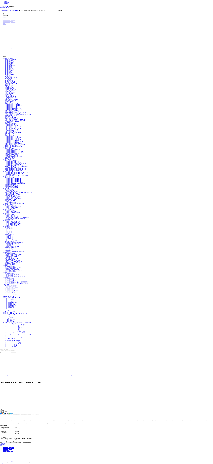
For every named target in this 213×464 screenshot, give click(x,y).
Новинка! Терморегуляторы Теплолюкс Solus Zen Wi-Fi (10, 358)
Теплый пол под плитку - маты (8, 447)
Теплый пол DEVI (6, 27)
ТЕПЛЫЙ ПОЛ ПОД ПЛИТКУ (9, 20)
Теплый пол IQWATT (7, 28)
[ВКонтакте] (1, 413)
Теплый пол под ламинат (7, 449)
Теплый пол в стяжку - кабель (8, 448)
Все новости (2, 354)
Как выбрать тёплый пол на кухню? (7, 366)
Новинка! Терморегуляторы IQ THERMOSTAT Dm (10, 356)
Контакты (4, 24)
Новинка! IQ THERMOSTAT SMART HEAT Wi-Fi (9, 360)
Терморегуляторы (6, 450)
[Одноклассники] (2, 413)
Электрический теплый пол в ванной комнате (9, 364)
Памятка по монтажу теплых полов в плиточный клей (10, 368)
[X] (5, 413)
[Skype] (10, 413)
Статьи (4, 457)
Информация (2, 444)
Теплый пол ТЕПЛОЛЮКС (8, 26)
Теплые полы (2, 443)
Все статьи (2, 362)
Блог (1, 445)
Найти (4, 56)
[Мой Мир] (4, 413)
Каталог (4, 17)
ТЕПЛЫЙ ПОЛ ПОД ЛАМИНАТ (9, 22)
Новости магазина (5, 351)
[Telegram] (12, 413)
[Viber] (7, 413)
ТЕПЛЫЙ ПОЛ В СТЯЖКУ (8, 21)
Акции (4, 23)
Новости (4, 458)
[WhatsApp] (9, 413)
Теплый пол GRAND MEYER (8, 30)
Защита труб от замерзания (8, 451)
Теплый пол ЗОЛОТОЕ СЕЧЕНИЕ (9, 29)
